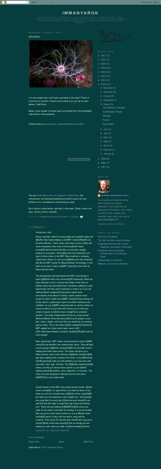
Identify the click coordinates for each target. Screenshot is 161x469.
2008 (103, 163)
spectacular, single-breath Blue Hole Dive (64, 124)
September (109, 100)
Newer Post (34, 442)
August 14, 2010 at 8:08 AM (52, 430)
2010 (103, 84)
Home (61, 442)
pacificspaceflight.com (108, 219)
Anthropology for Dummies (110, 260)
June (106, 133)
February (108, 150)
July (106, 129)
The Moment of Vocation (114, 108)
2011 (103, 80)
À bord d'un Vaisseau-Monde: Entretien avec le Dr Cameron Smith (112, 253)
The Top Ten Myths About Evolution (114, 240)
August (107, 104)
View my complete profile (111, 224)
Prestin (106, 120)
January (107, 154)
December (109, 88)
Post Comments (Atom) (52, 447)
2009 (103, 159)
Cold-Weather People (112, 112)
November (109, 92)
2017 (103, 55)
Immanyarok (80, 13)
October (107, 96)
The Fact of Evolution (107, 237)
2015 (103, 64)
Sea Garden (108, 124)
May (106, 137)
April (106, 141)
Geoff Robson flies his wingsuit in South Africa (58, 195)
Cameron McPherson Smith (115, 195)
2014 (103, 68)
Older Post (88, 442)
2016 (103, 60)
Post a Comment (36, 437)
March (107, 145)
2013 (103, 72)
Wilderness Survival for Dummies (113, 264)
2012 (103, 76)
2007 (103, 167)
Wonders (107, 116)
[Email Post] (81, 217)
